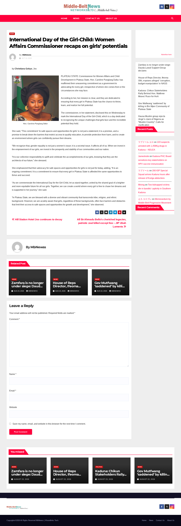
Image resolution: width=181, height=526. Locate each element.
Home (64, 18)
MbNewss (26, 55)
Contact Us (92, 18)
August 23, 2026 (21, 479)
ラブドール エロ (146, 142)
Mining (141, 185)
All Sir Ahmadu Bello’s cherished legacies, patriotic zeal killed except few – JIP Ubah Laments (101, 223)
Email (12, 391)
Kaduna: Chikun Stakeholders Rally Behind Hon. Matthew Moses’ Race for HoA (152, 93)
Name (12, 374)
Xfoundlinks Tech (51, 520)
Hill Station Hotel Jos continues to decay (38, 219)
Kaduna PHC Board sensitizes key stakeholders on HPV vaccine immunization (154, 160)
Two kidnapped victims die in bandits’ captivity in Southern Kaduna (154, 189)
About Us (111, 18)
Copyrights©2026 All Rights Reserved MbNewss (25, 520)
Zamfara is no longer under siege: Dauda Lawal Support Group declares (154, 68)
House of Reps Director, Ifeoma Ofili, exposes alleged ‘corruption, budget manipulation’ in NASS (154, 81)
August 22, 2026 (147, 479)
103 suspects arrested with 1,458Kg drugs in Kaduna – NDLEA (153, 146)
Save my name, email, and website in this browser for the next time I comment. (49, 424)
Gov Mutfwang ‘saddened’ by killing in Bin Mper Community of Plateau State (153, 106)
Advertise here (166, 55)
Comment (14, 319)
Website (13, 407)
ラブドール (143, 170)
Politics (99, 467)
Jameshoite (143, 156)
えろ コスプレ (144, 199)
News (76, 18)
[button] (172, 18)
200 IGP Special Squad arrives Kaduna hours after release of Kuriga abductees (154, 174)
